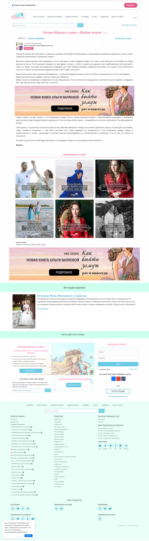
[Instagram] (13, 508)
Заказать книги (54, 16)
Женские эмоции (59, 439)
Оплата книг (14, 419)
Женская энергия (59, 437)
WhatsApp (126, 448)
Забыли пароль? (133, 369)
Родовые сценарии (59, 476)
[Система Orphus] (41, 244)
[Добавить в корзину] (42, 433)
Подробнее (30, 370)
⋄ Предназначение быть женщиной (20, 427)
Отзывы (85, 16)
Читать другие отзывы (73, 334)
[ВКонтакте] (18, 508)
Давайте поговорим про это (19, 449)
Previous (11, 304)
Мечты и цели (58, 459)
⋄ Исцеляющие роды (16, 486)
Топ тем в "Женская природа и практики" (109, 430)
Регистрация (118, 391)
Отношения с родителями (61, 466)
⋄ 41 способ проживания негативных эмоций (23, 495)
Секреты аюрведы (59, 481)
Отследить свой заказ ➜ (18, 424)
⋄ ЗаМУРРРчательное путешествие (21, 463)
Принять (28, 536)
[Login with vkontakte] (123, 379)
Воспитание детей (59, 427)
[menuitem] (31, 419)
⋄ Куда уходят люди (16, 475)
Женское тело (58, 441)
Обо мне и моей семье (60, 461)
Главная (29, 405)
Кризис (56, 454)
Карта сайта (117, 16)
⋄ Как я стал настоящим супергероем (21, 469)
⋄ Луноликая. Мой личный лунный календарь (23, 446)
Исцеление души (59, 452)
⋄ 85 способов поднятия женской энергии (22, 492)
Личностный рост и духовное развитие (65, 456)
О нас (94, 16)
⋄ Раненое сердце (16, 478)
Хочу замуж (57, 486)
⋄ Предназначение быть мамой (19, 435)
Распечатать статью (123, 38)
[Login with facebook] (113, 379)
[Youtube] (33, 519)
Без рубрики (57, 422)
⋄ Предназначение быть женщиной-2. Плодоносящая (25, 432)
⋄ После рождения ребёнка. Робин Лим (21, 483)
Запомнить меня (105, 369)
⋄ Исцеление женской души (18, 438)
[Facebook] (23, 508)
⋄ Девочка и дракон (16, 466)
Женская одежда (59, 432)
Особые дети (58, 464)
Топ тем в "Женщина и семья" (106, 433)
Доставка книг (14, 422)
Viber (120, 448)
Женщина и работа (59, 444)
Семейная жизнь (59, 484)
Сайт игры (101, 422)
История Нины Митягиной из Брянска (62, 296)
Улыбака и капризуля (17, 452)
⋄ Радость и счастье (16, 472)
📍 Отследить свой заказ (129, 25)
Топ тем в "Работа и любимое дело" (108, 435)
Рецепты (56, 474)
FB (115, 448)
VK (110, 448)
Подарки (104, 16)
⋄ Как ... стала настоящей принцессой (21, 461)
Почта (100, 448)
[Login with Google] (118, 379)
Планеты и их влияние (60, 469)
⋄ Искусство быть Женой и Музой (20, 429)
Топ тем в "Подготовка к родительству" (109, 438)
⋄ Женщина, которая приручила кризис (21, 441)
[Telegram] (28, 508)
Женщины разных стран (61, 447)
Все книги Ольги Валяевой (38, 45)
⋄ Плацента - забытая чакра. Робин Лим (22, 480)
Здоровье (57, 449)
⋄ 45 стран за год (15, 489)
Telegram (105, 448)
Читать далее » (43, 308)
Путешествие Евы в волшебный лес (21, 455)
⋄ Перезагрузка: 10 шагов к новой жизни (22, 444)
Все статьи (38, 16)
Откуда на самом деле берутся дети (21, 458)
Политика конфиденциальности (118, 396)
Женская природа (59, 434)
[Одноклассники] (28, 519)
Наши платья (71, 16)
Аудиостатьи (57, 419)
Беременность (58, 424)
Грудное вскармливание (61, 429)
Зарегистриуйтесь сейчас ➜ (106, 428)
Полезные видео (58, 471)
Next (138, 304)
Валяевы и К (18, 17)
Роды (55, 479)
